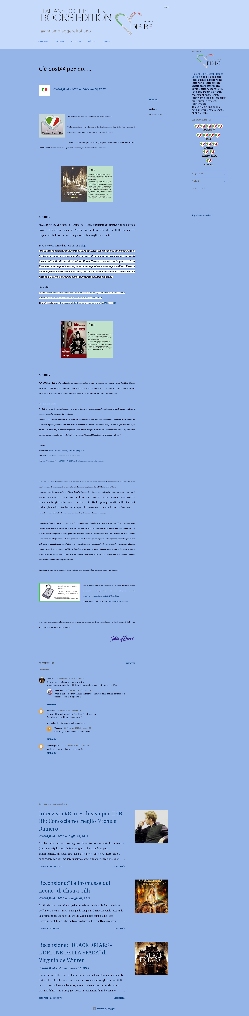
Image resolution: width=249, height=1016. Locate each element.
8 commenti (55, 928)
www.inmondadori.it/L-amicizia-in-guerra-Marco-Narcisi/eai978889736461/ (76, 298)
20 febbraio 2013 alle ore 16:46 (70, 679)
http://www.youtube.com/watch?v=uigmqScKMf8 (67, 451)
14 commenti (56, 866)
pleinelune (58, 690)
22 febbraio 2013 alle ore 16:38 (77, 728)
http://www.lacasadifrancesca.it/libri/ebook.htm (101, 596)
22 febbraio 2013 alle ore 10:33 (70, 711)
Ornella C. (51, 679)
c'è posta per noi (155, 114)
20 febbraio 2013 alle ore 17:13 (78, 690)
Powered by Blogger (105, 1008)
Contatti (106, 41)
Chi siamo (60, 41)
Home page (43, 41)
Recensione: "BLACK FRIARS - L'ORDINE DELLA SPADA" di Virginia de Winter (75, 953)
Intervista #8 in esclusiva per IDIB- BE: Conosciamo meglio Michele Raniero (81, 821)
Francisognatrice (54, 746)
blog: (83, 245)
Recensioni (76, 41)
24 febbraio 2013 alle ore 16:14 (76, 746)
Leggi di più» (119, 866)
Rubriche (92, 41)
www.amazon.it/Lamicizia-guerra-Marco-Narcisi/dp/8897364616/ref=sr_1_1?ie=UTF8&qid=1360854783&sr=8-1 (85, 293)
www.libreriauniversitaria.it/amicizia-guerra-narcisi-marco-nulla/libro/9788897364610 (86, 303)
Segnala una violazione (202, 215)
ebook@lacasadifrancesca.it (118, 601)
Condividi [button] (153, 100)
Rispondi (52, 705)
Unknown (51, 711)
